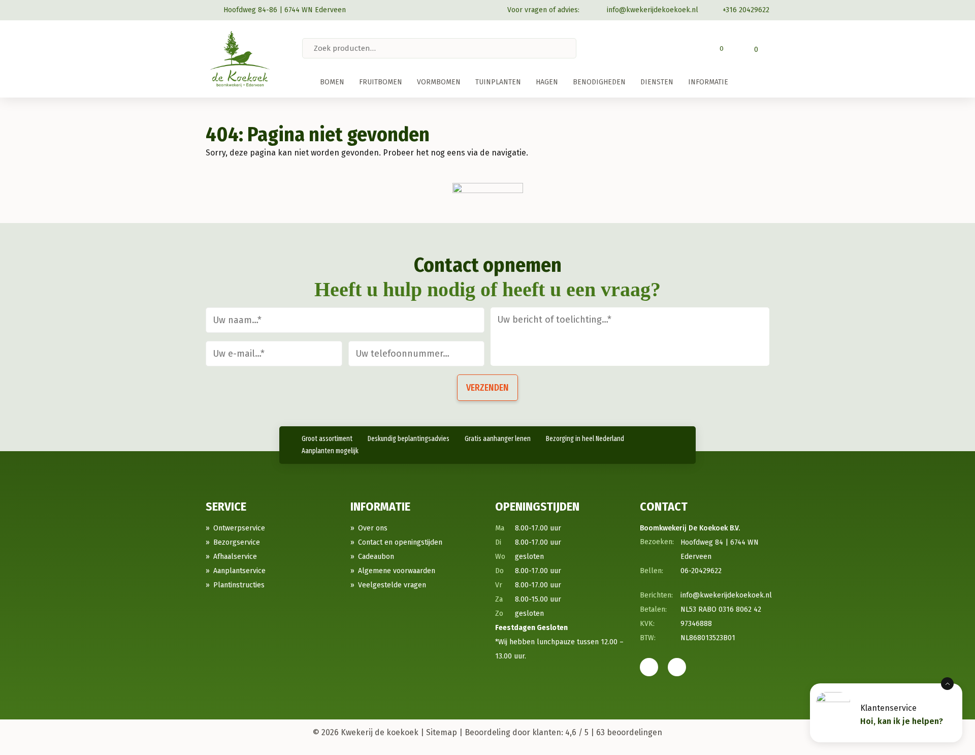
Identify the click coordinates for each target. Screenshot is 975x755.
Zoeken (567, 48)
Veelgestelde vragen (392, 585)
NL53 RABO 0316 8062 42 (720, 609)
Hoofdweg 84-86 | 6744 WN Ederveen (284, 10)
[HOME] (307, 82)
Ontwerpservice (239, 528)
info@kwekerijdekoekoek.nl (652, 10)
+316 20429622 (746, 10)
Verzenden (487, 387)
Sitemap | (444, 732)
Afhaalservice (235, 556)
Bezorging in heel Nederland (585, 438)
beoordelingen (629, 732)
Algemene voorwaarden (396, 571)
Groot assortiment (327, 438)
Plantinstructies (239, 585)
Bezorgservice (236, 542)
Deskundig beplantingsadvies (408, 438)
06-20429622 (701, 571)
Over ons (372, 528)
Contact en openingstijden (400, 542)
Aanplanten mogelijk (330, 451)
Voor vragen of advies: (543, 10)
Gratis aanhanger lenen (498, 438)
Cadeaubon (376, 556)
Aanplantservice (239, 571)
